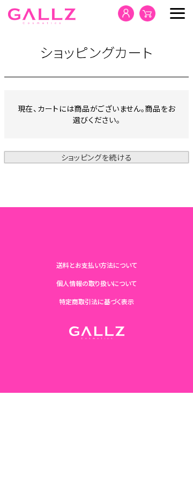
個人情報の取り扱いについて (96, 283)
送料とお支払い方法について (96, 264)
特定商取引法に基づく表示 (96, 301)
